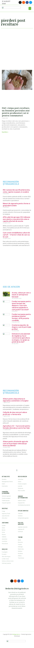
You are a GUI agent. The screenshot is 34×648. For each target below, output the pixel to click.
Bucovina (20, 542)
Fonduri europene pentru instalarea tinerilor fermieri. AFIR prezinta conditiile (21, 317)
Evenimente (5, 486)
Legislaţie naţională (22, 527)
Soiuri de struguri (6, 556)
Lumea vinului (5, 558)
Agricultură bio (5, 515)
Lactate (3, 525)
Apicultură (4, 539)
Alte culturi (4, 518)
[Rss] (23, 2)
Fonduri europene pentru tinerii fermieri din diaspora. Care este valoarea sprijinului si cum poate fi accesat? (21, 305)
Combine (20, 515)
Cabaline (4, 536)
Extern (3, 484)
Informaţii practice (6, 563)
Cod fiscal (20, 531)
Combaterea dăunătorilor (24, 505)
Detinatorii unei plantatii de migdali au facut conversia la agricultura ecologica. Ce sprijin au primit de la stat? (21, 338)
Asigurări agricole (6, 503)
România (4, 479)
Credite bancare (5, 500)
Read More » (5, 132)
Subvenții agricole (6, 496)
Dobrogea (20, 546)
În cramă (4, 554)
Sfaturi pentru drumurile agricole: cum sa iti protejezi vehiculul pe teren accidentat (15, 444)
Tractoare (20, 513)
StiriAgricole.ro (16, 634)
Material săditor (22, 500)
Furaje (3, 511)
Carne (3, 527)
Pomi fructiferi (21, 490)
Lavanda (20, 486)
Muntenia (20, 553)
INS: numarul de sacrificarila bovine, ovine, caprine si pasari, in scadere (16, 191)
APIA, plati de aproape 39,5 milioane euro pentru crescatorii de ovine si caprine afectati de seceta (16, 219)
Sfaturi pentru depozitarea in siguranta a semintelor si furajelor (16, 400)
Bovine (3, 530)
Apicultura (20, 479)
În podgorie (4, 552)
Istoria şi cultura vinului (8, 561)
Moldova (20, 551)
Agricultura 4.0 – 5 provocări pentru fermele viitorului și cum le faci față (16, 427)
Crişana (20, 544)
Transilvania (21, 558)
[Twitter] (30, 2)
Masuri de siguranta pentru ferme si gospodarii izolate (16, 205)
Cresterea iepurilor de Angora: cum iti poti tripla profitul (21, 327)
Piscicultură (5, 543)
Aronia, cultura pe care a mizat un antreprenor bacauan (21, 295)
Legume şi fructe (6, 513)
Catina (19, 481)
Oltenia (19, 555)
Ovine (3, 532)
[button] (30, 8)
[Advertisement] (17, 48)
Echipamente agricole (23, 518)
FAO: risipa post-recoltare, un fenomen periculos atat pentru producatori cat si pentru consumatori (16, 112)
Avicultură (4, 541)
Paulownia (20, 488)
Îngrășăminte (21, 503)
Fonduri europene (6, 498)
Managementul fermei (7, 481)
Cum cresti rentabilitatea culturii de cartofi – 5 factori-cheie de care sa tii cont (16, 235)
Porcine (3, 534)
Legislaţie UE (21, 529)
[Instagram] (20, 2)
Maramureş (21, 549)
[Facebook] (27, 2)
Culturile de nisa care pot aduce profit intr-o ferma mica (15, 413)
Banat (19, 540)
